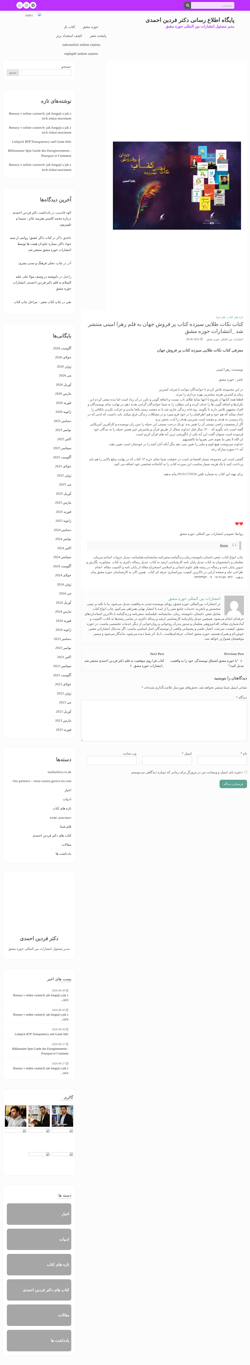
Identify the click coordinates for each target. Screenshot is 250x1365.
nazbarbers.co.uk (59, 772)
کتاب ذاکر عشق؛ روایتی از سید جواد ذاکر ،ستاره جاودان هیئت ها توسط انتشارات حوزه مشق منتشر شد (40, 244)
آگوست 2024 (62, 566)
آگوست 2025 (62, 457)
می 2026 (65, 375)
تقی (68, 302)
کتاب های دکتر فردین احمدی (52, 835)
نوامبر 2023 (63, 648)
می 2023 (65, 702)
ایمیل (187, 753)
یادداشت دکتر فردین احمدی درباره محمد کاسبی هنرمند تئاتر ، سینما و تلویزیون (41, 218)
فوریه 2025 (63, 512)
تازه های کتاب (235, 317)
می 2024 (65, 593)
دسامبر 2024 (62, 530)
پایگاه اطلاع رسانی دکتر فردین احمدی (190, 20)
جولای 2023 (63, 684)
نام (243, 753)
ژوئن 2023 (64, 693)
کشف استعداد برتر (69, 36)
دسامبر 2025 (62, 421)
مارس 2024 (63, 611)
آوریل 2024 (63, 602)
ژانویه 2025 (63, 521)
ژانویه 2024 (63, 630)
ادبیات (67, 799)
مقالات (66, 845)
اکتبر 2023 (64, 657)
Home (224, 545)
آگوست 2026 (62, 348)
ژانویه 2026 (63, 412)
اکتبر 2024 (64, 548)
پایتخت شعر (98, 36)
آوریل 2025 (63, 493)
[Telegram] (33, 5)
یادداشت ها (63, 854)
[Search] (187, 5)
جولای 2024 (63, 575)
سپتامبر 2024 (62, 557)
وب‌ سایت (129, 753)
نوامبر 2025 (63, 430)
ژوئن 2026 (64, 366)
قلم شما (220, 317)
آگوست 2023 (62, 675)
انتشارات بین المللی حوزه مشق (225, 339)
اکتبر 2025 (64, 439)
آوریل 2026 (63, 384)
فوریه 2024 (63, 621)
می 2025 (65, 484)
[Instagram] (26, 5)
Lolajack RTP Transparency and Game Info (41, 142)
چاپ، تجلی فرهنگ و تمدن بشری (40, 263)
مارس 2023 (63, 720)
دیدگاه (241, 697)
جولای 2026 (63, 357)
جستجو (66, 67)
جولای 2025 (63, 466)
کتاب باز (69, 27)
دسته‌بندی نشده (60, 817)
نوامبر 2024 (63, 539)
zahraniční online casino (81, 45)
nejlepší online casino (81, 54)
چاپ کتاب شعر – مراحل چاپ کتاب (37, 302)
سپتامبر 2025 (62, 448)
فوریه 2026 (63, 403)
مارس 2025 (63, 502)
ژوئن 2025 (64, 475)
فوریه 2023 (63, 730)
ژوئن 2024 (64, 584)
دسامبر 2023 (62, 639)
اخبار (68, 790)
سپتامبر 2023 (62, 666)
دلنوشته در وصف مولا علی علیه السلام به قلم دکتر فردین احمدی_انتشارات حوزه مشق (42, 282)
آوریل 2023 (63, 711)
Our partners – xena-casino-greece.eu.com (42, 781)
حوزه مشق (90, 27)
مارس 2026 (63, 393)
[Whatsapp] (19, 5)
